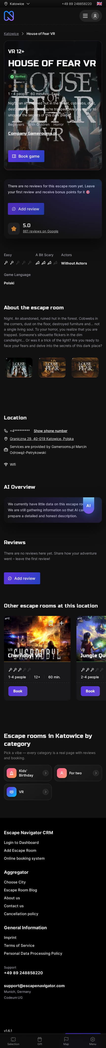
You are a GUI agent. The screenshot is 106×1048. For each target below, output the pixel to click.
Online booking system (24, 858)
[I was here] (62, 623)
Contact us (14, 905)
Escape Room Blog (20, 890)
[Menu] (90, 16)
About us (12, 898)
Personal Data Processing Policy (33, 953)
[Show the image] (19, 367)
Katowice (11, 33)
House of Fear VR (41, 33)
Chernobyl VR (25, 656)
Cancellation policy (21, 913)
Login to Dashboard (21, 842)
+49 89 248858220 (77, 4)
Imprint (10, 937)
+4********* (20, 431)
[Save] (51, 623)
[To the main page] (9, 16)
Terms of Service (19, 945)
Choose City (15, 882)
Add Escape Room (20, 850)
